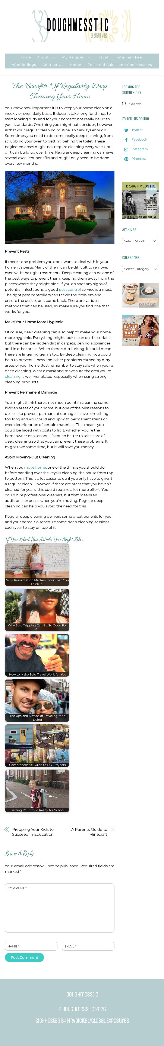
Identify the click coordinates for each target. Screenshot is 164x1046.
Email (70, 946)
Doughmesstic (78, 1009)
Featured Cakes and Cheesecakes (120, 65)
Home (25, 57)
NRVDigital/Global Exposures (98, 1020)
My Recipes (73, 57)
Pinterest (138, 159)
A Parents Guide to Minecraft (89, 832)
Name (13, 946)
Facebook (139, 139)
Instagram (139, 149)
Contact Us (53, 65)
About (43, 57)
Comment (17, 888)
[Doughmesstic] (82, 39)
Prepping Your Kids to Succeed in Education (33, 832)
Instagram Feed (129, 57)
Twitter (137, 130)
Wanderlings (24, 65)
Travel (102, 57)
